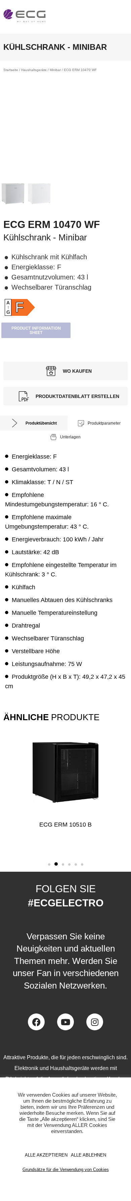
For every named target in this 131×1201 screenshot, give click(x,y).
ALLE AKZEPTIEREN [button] (46, 1155)
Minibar (55, 70)
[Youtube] (65, 1021)
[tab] (34, 423)
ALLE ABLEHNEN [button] (88, 1155)
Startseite (10, 70)
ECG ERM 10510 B (65, 824)
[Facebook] (36, 1021)
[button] (49, 864)
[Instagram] (94, 1021)
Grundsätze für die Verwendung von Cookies (66, 1169)
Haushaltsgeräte (34, 70)
